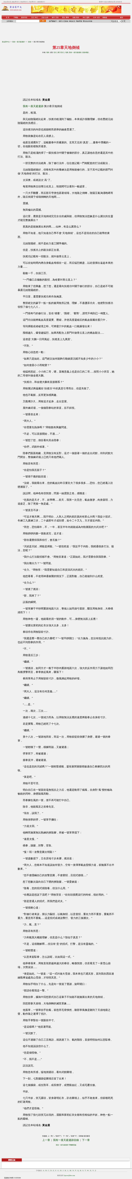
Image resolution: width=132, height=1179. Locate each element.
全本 (94, 17)
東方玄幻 (61, 52)
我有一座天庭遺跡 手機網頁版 (66, 1145)
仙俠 (46, 17)
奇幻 (36, 17)
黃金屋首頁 (7, 2)
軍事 (67, 17)
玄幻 (32, 17)
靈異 (87, 17)
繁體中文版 (103, 2)
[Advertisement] (42, 75)
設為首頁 (119, 2)
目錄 (29, 42)
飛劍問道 (79, 21)
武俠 (43, 17)
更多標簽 (85, 52)
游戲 (74, 17)
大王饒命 (65, 21)
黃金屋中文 (6, 42)
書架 (121, 17)
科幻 (84, 17)
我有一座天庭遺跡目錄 (66, 1140)
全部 (98, 17)
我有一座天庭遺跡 (18, 42)
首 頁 (7, 17)
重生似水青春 (87, 21)
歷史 (63, 17)
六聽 (47, 52)
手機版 (16, 17)
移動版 (104, 17)
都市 (53, 17)
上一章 (46, 1140)
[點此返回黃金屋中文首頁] (12, 10)
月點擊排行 (33, 2)
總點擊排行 (16, 2)
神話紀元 (72, 21)
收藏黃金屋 (111, 2)
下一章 (86, 1140)
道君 (60, 21)
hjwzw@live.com (69, 1175)
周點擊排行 (24, 2)
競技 (77, 17)
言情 (57, 17)
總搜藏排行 (41, 2)
